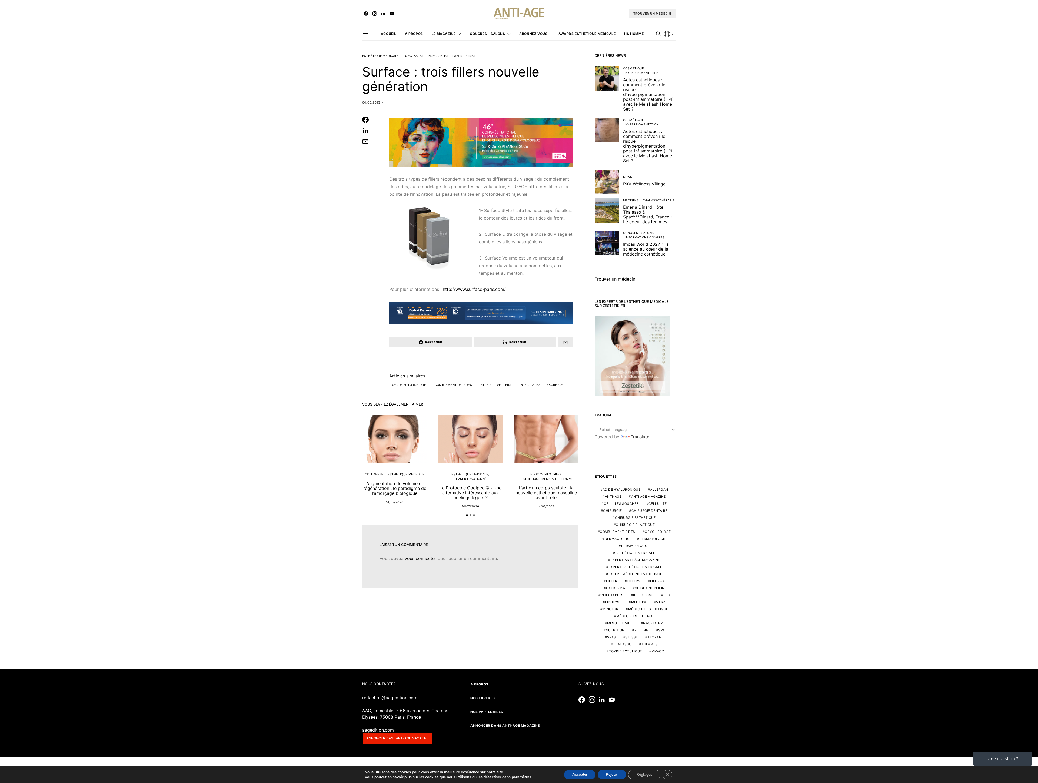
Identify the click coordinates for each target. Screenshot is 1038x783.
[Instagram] (374, 13)
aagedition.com (378, 730)
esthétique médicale (635, 553)
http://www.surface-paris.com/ (474, 289)
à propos (414, 34)
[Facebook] (366, 13)
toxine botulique (625, 651)
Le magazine (444, 34)
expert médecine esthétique (635, 574)
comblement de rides (453, 385)
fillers (505, 385)
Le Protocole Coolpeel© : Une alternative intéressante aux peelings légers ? (470, 492)
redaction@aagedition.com (389, 697)
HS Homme (634, 34)
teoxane (656, 637)
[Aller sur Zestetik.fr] (632, 355)
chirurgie (612, 511)
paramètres (521, 777)
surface (556, 385)
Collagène (374, 474)
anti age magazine (648, 497)
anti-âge (613, 497)
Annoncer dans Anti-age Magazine (505, 726)
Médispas (631, 200)
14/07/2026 (395, 502)
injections (643, 595)
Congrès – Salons (487, 34)
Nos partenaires (486, 712)
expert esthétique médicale (635, 567)
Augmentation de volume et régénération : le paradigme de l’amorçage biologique (394, 488)
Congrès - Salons (638, 233)
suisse (632, 637)
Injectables (413, 56)
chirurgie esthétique (635, 518)
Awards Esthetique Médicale (587, 34)
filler (486, 385)
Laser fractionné (471, 479)
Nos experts (482, 698)
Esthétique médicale (380, 56)
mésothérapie (620, 623)
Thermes (649, 644)
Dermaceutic (617, 539)
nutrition (615, 630)
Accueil (388, 34)
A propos (479, 684)
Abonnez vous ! (534, 34)
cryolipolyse (658, 532)
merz (661, 602)
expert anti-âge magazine (635, 560)
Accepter (579, 774)
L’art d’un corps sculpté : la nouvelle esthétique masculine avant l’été (546, 492)
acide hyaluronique (621, 489)
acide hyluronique (409, 385)
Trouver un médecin (615, 279)
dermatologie (652, 539)
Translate (640, 436)
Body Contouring (545, 474)
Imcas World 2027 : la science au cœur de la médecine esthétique (646, 249)
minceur (610, 609)
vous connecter (420, 558)
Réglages (644, 774)
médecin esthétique (635, 616)
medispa (638, 602)
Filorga (657, 581)
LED (666, 595)
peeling (641, 630)
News (627, 177)
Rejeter (612, 774)
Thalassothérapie (658, 200)
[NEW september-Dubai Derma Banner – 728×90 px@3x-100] (481, 313)
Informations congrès (644, 237)
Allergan (659, 489)
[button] (467, 515)
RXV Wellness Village (644, 184)
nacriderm (653, 623)
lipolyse (613, 602)
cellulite (657, 504)
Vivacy (658, 651)
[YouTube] (392, 13)
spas (611, 637)
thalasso (622, 644)
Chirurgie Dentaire (649, 511)
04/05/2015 (371, 102)
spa (661, 630)
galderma (615, 588)
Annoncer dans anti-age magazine (398, 738)
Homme (567, 479)
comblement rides (617, 532)
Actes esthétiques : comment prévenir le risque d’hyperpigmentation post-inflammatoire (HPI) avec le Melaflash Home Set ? (648, 94)
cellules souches (621, 504)
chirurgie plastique (635, 525)
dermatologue (635, 546)
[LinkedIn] (383, 13)
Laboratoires (463, 56)
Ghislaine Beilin (649, 588)
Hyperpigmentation (642, 73)
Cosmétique (633, 68)
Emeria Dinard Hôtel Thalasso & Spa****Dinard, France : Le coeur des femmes (647, 214)
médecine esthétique (648, 609)
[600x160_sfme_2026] (481, 141)
